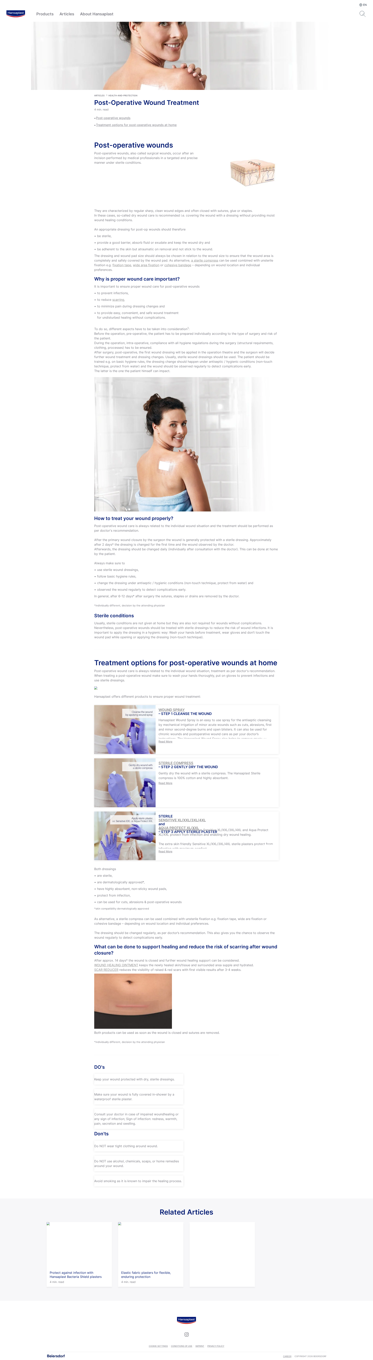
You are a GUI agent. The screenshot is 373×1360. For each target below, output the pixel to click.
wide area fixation (146, 265)
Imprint (199, 1346)
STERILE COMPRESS (176, 763)
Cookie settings (158, 1346)
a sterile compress (204, 260)
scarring (118, 300)
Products (45, 14)
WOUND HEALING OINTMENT (116, 965)
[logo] (15, 14)
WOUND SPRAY (172, 710)
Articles (66, 14)
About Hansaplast (96, 14)
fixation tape (121, 265)
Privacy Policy (215, 1346)
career (287, 1356)
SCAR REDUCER (106, 970)
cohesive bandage (177, 265)
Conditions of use (181, 1346)
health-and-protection (122, 95)
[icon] (186, 1334)
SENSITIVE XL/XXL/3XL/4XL (182, 820)
